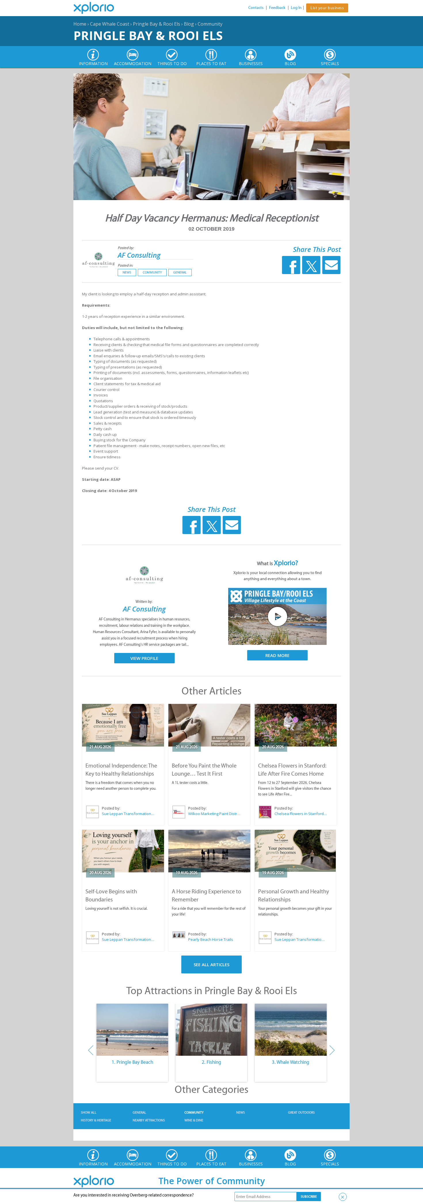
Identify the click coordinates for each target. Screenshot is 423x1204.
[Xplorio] (98, 8)
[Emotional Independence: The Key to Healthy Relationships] (123, 725)
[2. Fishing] (211, 1030)
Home (79, 24)
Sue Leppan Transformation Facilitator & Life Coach (128, 813)
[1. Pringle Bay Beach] (132, 1030)
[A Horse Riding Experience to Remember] (209, 851)
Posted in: (125, 265)
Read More (277, 655)
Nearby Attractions (149, 1120)
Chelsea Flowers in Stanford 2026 (301, 813)
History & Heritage (96, 1120)
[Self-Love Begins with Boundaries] (123, 851)
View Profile (144, 658)
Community (210, 24)
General (180, 272)
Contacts (256, 7)
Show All (88, 1112)
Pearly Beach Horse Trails (210, 939)
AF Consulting (139, 255)
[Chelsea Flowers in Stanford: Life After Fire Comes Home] (296, 725)
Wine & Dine (193, 1120)
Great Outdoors (301, 1112)
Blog (189, 24)
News (127, 272)
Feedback (277, 7)
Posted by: (126, 248)
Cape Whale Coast (109, 24)
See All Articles (211, 964)
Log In (296, 7)
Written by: (144, 601)
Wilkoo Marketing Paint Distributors (214, 813)
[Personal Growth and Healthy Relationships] (295, 851)
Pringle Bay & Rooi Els (156, 24)
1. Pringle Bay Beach (132, 1062)
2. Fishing (211, 1062)
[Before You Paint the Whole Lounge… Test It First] (209, 725)
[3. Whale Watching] (291, 1030)
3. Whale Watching (290, 1062)
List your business (327, 7)
